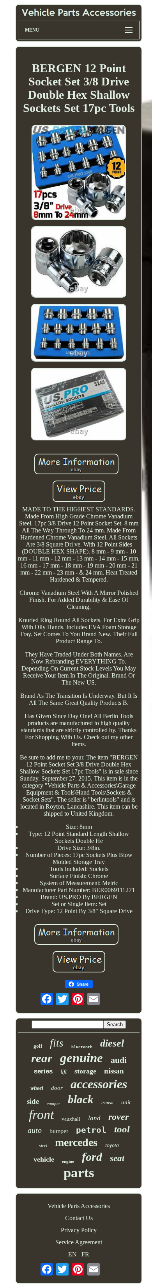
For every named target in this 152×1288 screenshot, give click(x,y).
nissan (114, 1071)
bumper (58, 1131)
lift (63, 1071)
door (57, 1088)
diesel (112, 1043)
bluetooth (81, 1047)
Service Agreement (78, 1242)
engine (68, 1161)
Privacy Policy (79, 1230)
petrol (91, 1130)
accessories (99, 1084)
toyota (112, 1145)
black (81, 1099)
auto (35, 1130)
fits (57, 1043)
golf (38, 1046)
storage (85, 1071)
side (33, 1101)
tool (122, 1129)
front (41, 1114)
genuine (81, 1058)
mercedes (76, 1142)
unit (126, 1102)
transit (107, 1102)
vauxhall (71, 1119)
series (43, 1071)
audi (119, 1060)
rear (41, 1058)
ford (92, 1156)
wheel (36, 1088)
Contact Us (79, 1218)
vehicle (44, 1159)
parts (79, 1172)
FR (85, 1254)
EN (72, 1254)
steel (43, 1145)
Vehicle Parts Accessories (79, 1206)
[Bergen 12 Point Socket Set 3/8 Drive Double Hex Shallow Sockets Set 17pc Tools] (79, 173)
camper (53, 1103)
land (94, 1118)
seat (117, 1158)
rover (118, 1117)
